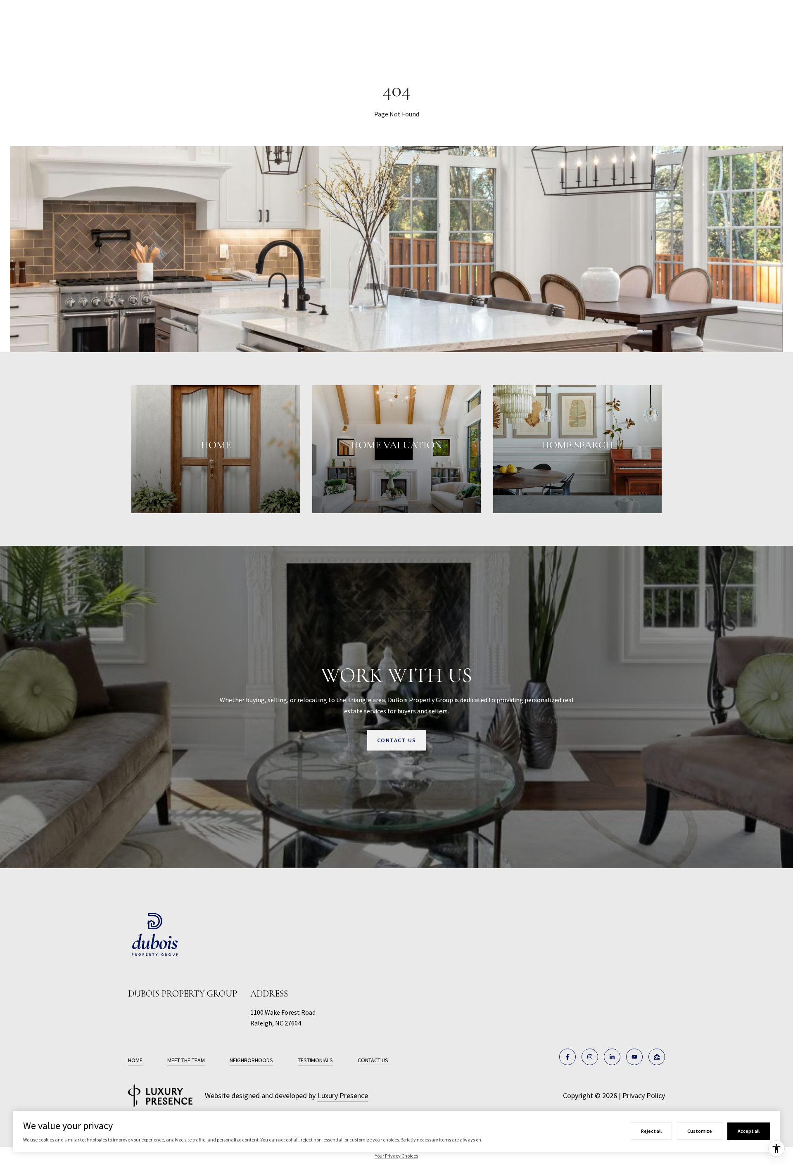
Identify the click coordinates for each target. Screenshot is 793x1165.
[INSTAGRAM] (590, 1057)
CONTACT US (373, 1060)
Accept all (749, 1131)
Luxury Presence (343, 1095)
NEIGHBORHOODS (251, 1060)
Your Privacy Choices (396, 1156)
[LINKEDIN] (612, 1057)
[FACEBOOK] (567, 1057)
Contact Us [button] (396, 740)
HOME (135, 1060)
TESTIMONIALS (315, 1060)
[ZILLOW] (656, 1057)
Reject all (651, 1131)
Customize (699, 1131)
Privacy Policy (643, 1095)
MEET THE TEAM (186, 1060)
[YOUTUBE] (634, 1057)
